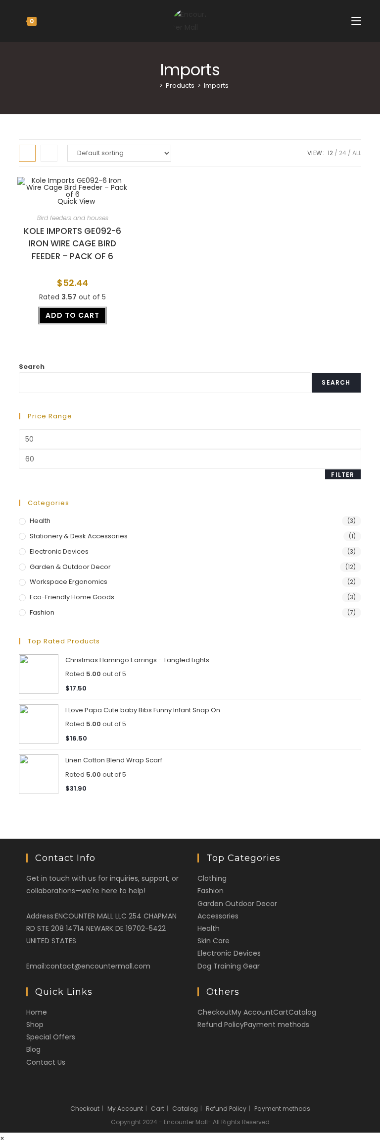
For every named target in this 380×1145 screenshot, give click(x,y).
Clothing (212, 878)
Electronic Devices (59, 551)
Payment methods (276, 1025)
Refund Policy (220, 1025)
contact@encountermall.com (98, 966)
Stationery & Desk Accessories (79, 536)
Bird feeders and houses (72, 218)
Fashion (42, 612)
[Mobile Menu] (356, 21)
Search (32, 366)
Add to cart (72, 315)
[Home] (153, 85)
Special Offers (50, 1037)
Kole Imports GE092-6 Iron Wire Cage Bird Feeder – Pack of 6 (72, 243)
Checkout (214, 1012)
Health (40, 520)
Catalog (302, 1012)
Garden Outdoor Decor (237, 904)
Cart (280, 1012)
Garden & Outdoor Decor (70, 567)
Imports (216, 85)
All (356, 153)
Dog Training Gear (228, 966)
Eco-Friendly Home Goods (72, 597)
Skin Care (213, 941)
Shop (35, 1025)
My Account (252, 1012)
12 (330, 153)
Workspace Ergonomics (68, 581)
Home (36, 1012)
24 (342, 153)
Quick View (75, 201)
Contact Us (45, 1062)
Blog (33, 1049)
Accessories (217, 916)
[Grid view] (27, 153)
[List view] (49, 153)
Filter (342, 474)
